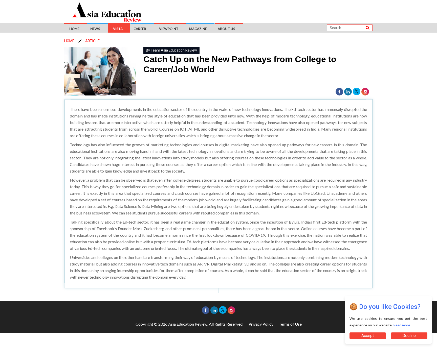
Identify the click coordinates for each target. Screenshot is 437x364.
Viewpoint (168, 29)
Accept (367, 335)
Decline (409, 335)
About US (226, 29)
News (95, 29)
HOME (69, 41)
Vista (118, 29)
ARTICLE (92, 41)
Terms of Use (290, 324)
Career (140, 29)
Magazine (198, 29)
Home (74, 29)
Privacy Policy (261, 324)
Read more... (402, 325)
